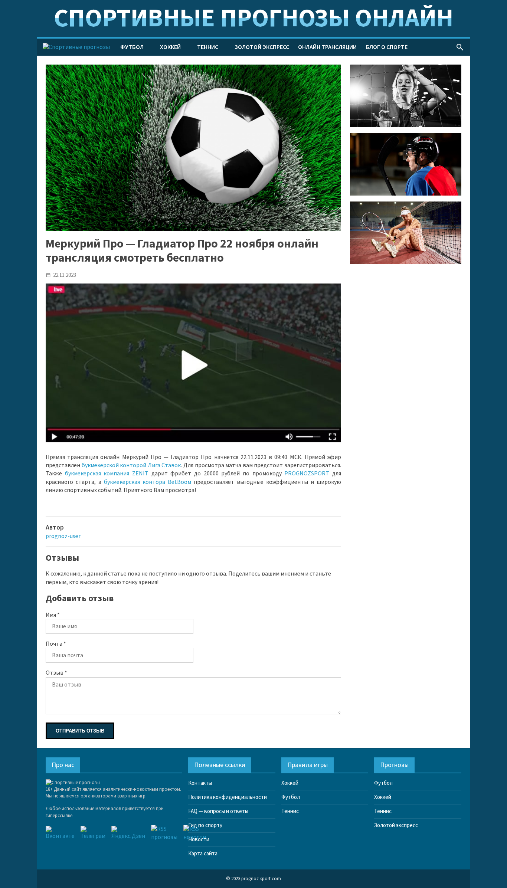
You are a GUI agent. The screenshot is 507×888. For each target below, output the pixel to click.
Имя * (53, 615)
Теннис (207, 47)
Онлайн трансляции (327, 47)
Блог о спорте (387, 47)
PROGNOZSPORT (306, 473)
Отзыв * (56, 673)
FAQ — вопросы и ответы (218, 811)
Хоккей (170, 47)
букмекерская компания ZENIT (106, 473)
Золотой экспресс (262, 47)
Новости (198, 839)
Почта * (56, 644)
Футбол (132, 47)
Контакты (200, 783)
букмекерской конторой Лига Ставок (131, 465)
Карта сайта (202, 854)
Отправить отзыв (80, 731)
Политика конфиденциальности (227, 797)
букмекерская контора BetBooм (147, 482)
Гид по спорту (205, 825)
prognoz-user (63, 536)
